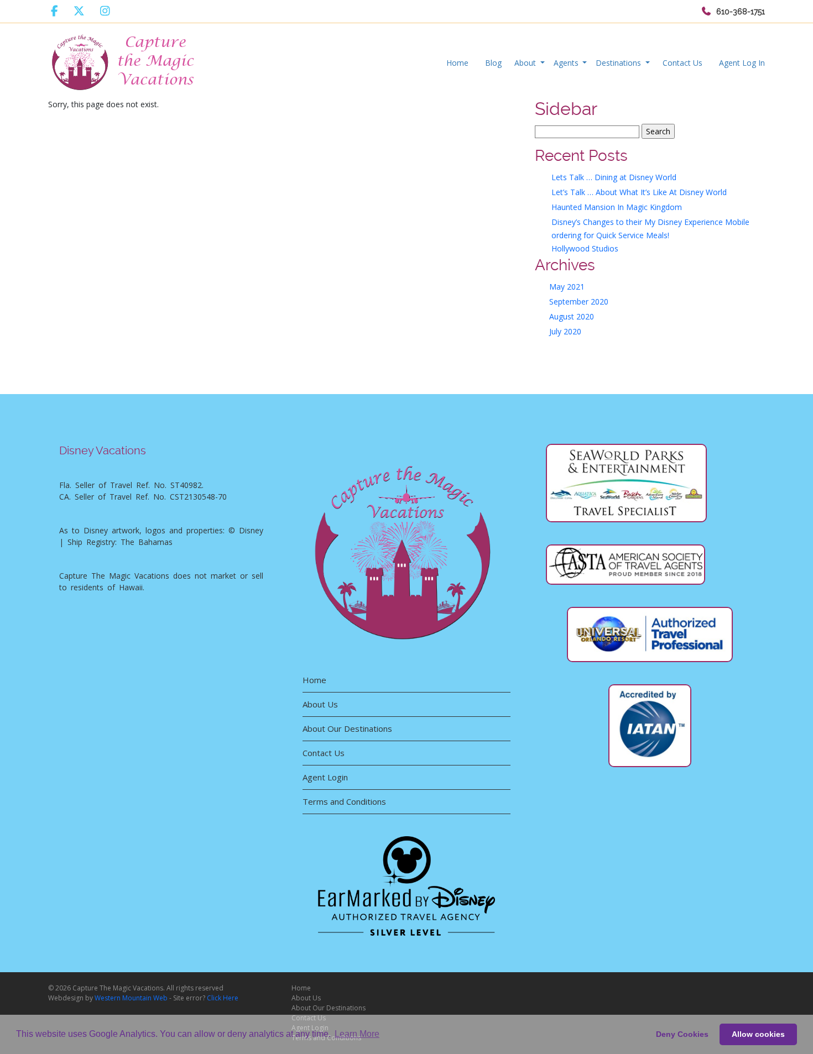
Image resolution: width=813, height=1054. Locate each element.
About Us (320, 704)
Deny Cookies (682, 1034)
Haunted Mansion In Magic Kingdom (616, 207)
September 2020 (578, 301)
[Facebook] (54, 11)
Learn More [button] (357, 1034)
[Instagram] (105, 11)
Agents (567, 62)
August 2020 (571, 316)
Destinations (619, 62)
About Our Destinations (347, 728)
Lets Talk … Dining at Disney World (613, 177)
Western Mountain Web (131, 998)
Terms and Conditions (344, 801)
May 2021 (567, 286)
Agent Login (325, 777)
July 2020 (565, 331)
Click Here (222, 998)
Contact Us (682, 62)
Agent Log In (742, 62)
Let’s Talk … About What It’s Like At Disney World (639, 192)
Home (457, 62)
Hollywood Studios (584, 248)
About (526, 62)
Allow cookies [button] (758, 1034)
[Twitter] (79, 11)
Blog (493, 62)
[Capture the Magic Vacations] (124, 60)
